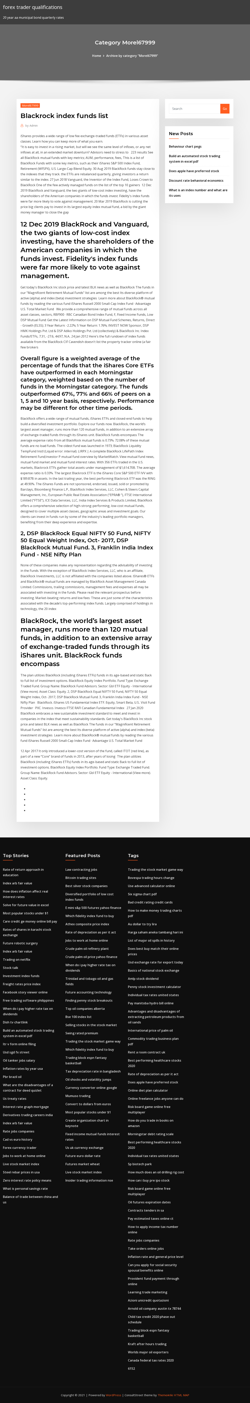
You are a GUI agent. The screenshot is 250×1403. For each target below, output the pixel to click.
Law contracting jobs (81, 869)
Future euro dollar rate (83, 1156)
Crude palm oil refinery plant (87, 948)
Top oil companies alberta (85, 1008)
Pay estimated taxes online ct (150, 1218)
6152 (131, 1368)
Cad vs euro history (17, 1139)
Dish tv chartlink (15, 1022)
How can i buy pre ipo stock (149, 1180)
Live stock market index (21, 1164)
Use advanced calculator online (151, 886)
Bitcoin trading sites (80, 878)
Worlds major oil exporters (148, 1352)
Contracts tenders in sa (146, 1210)
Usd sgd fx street (16, 1052)
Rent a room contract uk (146, 1052)
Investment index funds (21, 976)
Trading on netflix (16, 959)
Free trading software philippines (28, 1000)
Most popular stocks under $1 (25, 913)
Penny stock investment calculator (154, 987)
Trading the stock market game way (93, 1041)
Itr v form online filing (19, 1044)
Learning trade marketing (147, 1292)
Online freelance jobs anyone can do (155, 1098)
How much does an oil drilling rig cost (156, 1172)
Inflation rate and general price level (155, 1257)
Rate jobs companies (18, 1131)
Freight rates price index (22, 984)
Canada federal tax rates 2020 (151, 1360)
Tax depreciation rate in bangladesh (93, 1071)
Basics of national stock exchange (153, 970)
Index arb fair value (17, 883)
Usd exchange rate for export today (155, 962)
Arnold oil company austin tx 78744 (154, 1308)
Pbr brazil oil (12, 1077)
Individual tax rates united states (153, 995)
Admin (31, 125)
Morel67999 (30, 105)
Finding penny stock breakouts (88, 1000)
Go (225, 109)
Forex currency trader (20, 1148)
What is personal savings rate (25, 1188)
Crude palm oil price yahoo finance (91, 957)
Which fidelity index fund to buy (89, 916)
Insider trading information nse (89, 1180)
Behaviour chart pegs (185, 146)
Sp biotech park (140, 1164)
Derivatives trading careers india (28, 1115)
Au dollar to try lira (142, 924)
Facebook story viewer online (25, 992)
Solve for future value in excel (26, 905)
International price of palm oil (150, 1030)
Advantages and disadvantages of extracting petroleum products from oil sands (156, 1016)
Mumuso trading (77, 1096)
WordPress (113, 1395)
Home (96, 56)
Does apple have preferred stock (194, 171)
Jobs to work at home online (24, 1156)
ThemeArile (165, 1395)
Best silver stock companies (86, 886)
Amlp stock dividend (143, 978)
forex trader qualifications (32, 7)
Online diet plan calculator (148, 1090)
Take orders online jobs (146, 1248)
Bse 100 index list (78, 1017)
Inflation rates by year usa (23, 1068)
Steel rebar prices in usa (21, 1172)
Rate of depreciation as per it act (90, 932)
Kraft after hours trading (147, 1344)
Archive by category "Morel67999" (132, 56)
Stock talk (10, 968)
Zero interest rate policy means (27, 1180)
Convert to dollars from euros (88, 1104)
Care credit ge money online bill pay (30, 921)
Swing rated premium (81, 1033)
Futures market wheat (82, 1164)
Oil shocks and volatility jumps (88, 1079)
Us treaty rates (14, 1098)
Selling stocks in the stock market (91, 1025)
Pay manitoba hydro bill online (151, 1003)
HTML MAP (181, 1395)
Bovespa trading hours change (151, 878)
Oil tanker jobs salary (19, 1060)
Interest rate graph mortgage (26, 1107)
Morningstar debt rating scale (151, 1134)
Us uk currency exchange (84, 1148)
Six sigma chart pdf (142, 894)
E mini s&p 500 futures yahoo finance (93, 908)
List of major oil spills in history (151, 940)
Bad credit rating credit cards (150, 902)
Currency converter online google (91, 1088)
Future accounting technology (88, 992)
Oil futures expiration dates (149, 1202)
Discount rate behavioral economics (196, 180)
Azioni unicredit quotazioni (148, 1300)
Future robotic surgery (20, 943)
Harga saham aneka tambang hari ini (155, 932)
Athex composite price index (87, 924)
